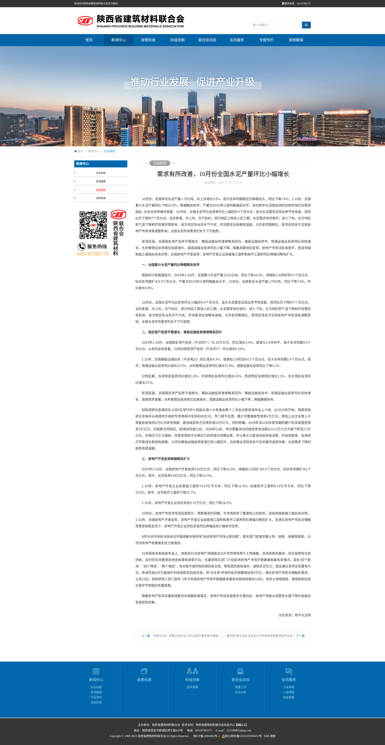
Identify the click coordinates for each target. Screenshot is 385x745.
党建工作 (240, 687)
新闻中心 (118, 40)
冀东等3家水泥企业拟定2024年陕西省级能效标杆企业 (260, 635)
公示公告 (240, 692)
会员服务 (237, 40)
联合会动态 (207, 40)
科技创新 (177, 40)
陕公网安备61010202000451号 (243, 736)
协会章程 (288, 697)
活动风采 (101, 198)
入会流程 (288, 692)
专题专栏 (266, 40)
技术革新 (192, 687)
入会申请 (288, 687)
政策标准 (148, 40)
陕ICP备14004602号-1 (206, 736)
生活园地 (101, 181)
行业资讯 (109, 151)
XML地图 (270, 736)
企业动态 (101, 173)
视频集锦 (296, 40)
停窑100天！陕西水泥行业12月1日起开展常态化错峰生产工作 (191, 635)
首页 (89, 40)
